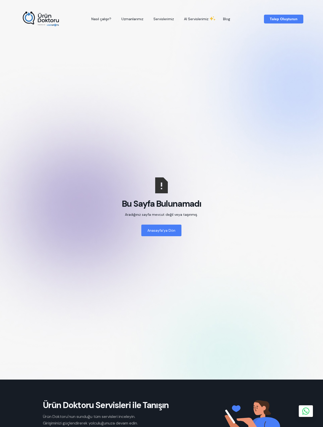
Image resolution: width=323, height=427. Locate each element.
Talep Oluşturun (284, 19)
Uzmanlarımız (132, 19)
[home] (41, 19)
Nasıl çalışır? (101, 19)
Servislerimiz (163, 19)
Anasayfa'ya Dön (161, 230)
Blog (226, 19)
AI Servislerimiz (196, 19)
